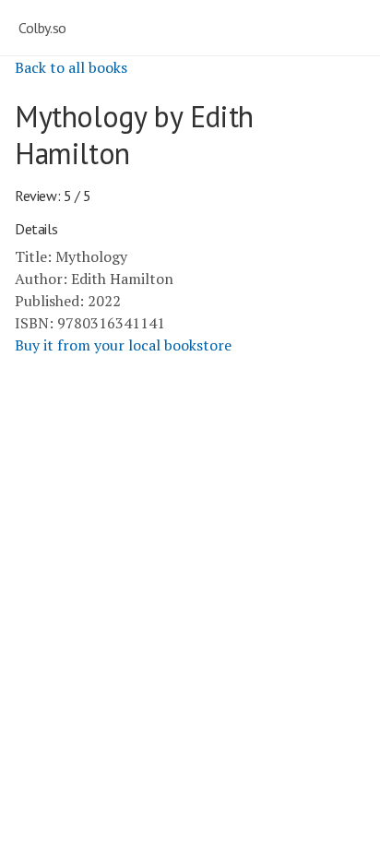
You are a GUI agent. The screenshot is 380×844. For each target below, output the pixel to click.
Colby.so (42, 27)
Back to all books (71, 67)
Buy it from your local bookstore (123, 345)
